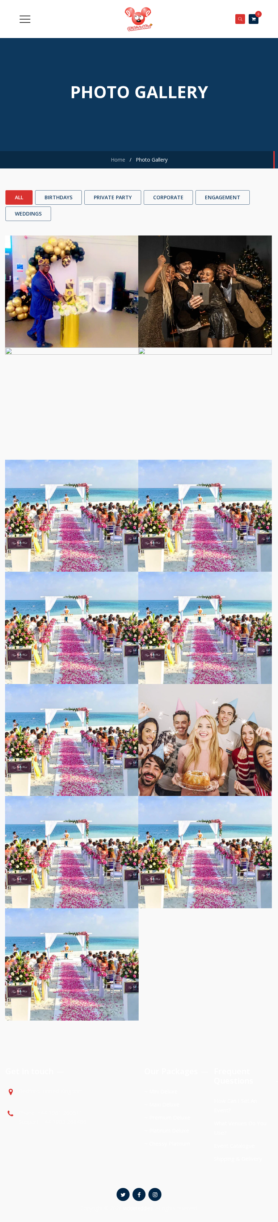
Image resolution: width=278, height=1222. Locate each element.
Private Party (113, 197)
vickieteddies (138, 1208)
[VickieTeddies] (138, 19)
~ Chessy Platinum (167, 1143)
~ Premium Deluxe (167, 1117)
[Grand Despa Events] (205, 608)
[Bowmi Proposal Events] (205, 496)
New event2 (205, 304)
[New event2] (205, 272)
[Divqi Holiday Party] (72, 721)
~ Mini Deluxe (161, 1091)
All (19, 197)
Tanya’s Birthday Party (205, 416)
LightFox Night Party (72, 976)
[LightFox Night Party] (72, 945)
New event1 (72, 416)
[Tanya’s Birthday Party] (205, 384)
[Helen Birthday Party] (205, 721)
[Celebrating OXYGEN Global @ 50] (72, 272)
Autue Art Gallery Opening (72, 640)
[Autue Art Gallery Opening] (72, 608)
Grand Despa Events (205, 640)
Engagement (222, 197)
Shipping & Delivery (238, 1158)
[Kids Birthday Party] (205, 833)
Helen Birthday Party (205, 752)
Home (116, 159)
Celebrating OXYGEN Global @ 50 (71, 304)
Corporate (168, 197)
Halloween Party (72, 528)
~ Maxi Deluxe (162, 1104)
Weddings (28, 213)
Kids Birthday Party (205, 864)
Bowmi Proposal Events (205, 528)
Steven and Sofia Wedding (72, 864)
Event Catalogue (234, 1145)
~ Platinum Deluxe (166, 1130)
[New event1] (72, 384)
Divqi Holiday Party (72, 752)
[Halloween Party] (72, 496)
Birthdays (58, 197)
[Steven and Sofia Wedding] (72, 833)
